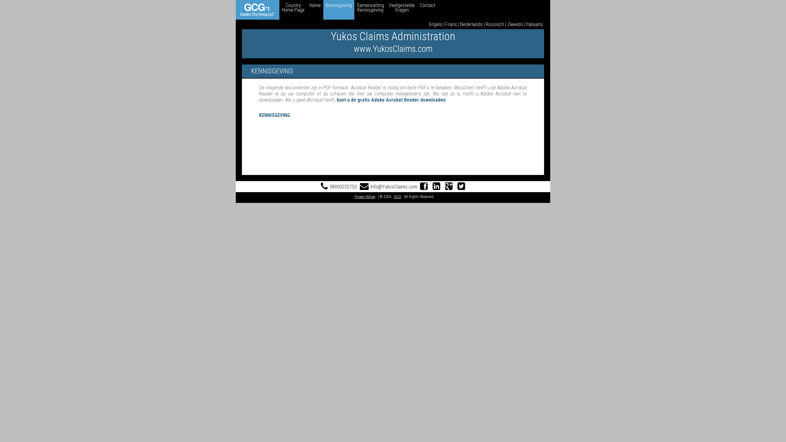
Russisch (495, 24)
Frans (451, 24)
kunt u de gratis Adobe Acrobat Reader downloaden (391, 100)
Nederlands (471, 24)
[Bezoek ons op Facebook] (424, 187)
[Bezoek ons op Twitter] (461, 187)
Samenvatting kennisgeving (370, 7)
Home (315, 5)
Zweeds (515, 24)
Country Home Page (293, 7)
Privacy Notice (365, 197)
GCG (397, 197)
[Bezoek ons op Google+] (449, 187)
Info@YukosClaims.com (394, 187)
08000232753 (343, 187)
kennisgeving (339, 5)
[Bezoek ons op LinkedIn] (436, 187)
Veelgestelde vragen (402, 7)
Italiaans (534, 24)
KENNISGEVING (274, 115)
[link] (257, 10)
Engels (435, 24)
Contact (427, 5)
